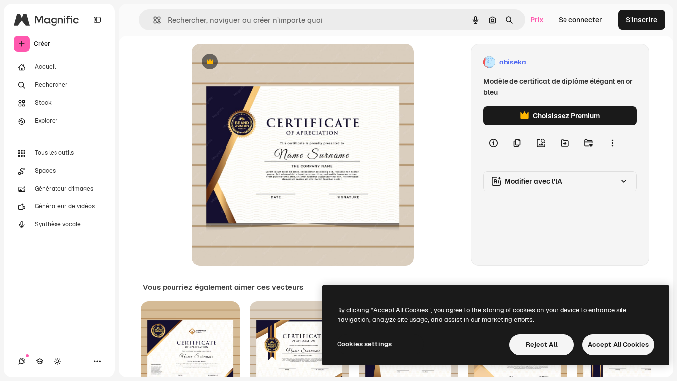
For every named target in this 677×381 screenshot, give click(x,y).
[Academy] (40, 361)
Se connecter (580, 19)
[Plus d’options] (612, 143)
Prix (537, 19)
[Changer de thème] (57, 361)
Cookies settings (364, 344)
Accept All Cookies (618, 344)
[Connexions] (22, 361)
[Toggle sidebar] (97, 20)
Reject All (542, 344)
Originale (257, 62)
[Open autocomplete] (153, 20)
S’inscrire (641, 19)
